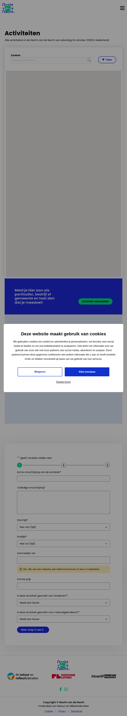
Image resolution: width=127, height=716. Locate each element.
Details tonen (63, 382)
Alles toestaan (87, 371)
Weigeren (40, 371)
